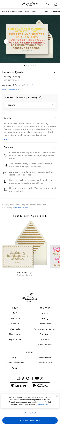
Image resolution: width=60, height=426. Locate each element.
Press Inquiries (45, 344)
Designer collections (14, 362)
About (45, 313)
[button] (40, 97)
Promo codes (45, 323)
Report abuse (15, 339)
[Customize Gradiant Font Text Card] (30, 39)
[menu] (4, 4)
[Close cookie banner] (57, 396)
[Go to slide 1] (24, 65)
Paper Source (21, 207)
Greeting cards (16, 11)
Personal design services (45, 329)
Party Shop (45, 334)
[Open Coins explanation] (32, 85)
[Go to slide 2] (26, 65)
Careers (45, 339)
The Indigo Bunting (11, 76)
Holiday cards (30, 11)
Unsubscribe (15, 334)
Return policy (15, 329)
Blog (14, 357)
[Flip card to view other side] (8, 41)
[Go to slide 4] (31, 65)
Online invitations (46, 357)
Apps (14, 368)
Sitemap (15, 323)
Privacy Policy (43, 404)
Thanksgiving (44, 11)
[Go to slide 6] (35, 65)
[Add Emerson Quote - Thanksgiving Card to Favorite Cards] (49, 72)
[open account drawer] (56, 4)
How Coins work (11, 89)
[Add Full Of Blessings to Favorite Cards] (24, 279)
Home (4, 11)
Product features (45, 362)
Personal (11, 105)
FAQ (15, 313)
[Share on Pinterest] (27, 378)
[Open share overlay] (56, 72)
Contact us (15, 318)
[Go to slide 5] (33, 65)
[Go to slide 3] (28, 65)
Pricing (45, 318)
